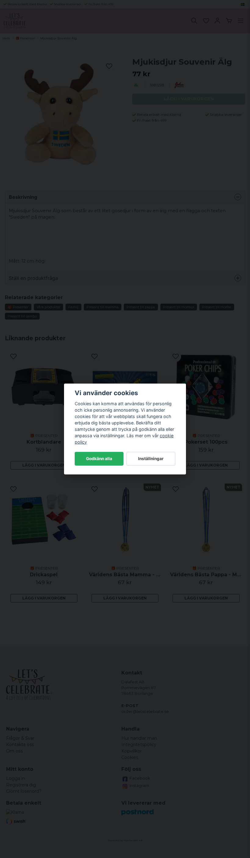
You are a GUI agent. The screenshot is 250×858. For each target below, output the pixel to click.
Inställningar (151, 458)
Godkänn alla (99, 458)
